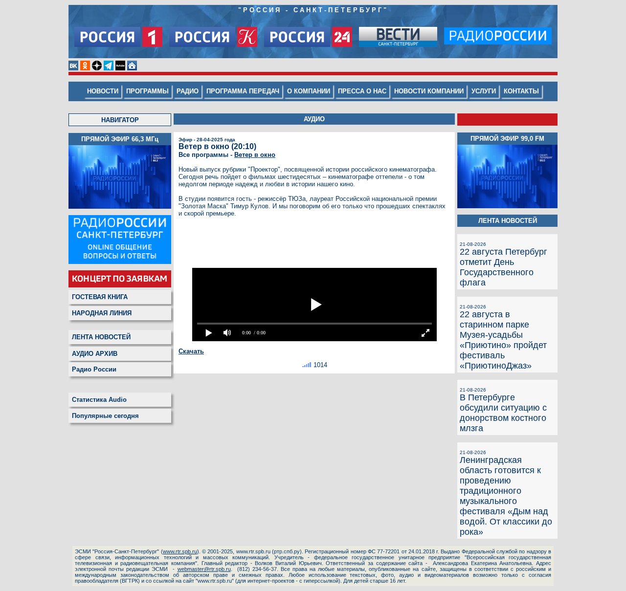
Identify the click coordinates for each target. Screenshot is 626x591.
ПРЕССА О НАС (362, 91)
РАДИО (188, 91)
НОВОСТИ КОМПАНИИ (429, 91)
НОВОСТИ (102, 91)
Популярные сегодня (105, 415)
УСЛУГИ (483, 91)
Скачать (191, 351)
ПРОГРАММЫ (147, 91)
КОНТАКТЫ (521, 91)
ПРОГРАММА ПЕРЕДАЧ (242, 91)
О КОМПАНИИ (308, 91)
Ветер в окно (254, 154)
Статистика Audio (99, 399)
